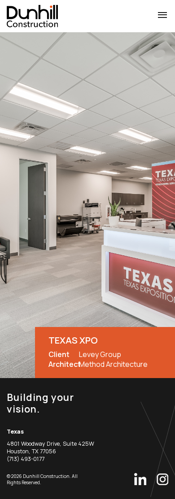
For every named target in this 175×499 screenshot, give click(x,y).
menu (162, 15)
